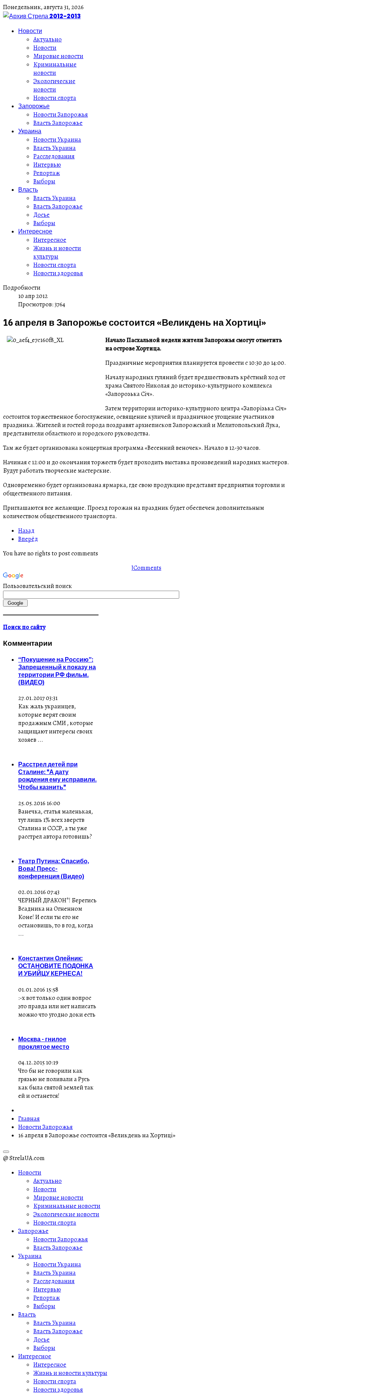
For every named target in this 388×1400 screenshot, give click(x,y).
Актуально (47, 39)
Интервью (47, 165)
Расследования (54, 156)
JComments (146, 568)
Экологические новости (54, 85)
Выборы (44, 181)
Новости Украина (57, 140)
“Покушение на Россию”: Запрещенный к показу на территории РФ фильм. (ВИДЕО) (57, 671)
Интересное (35, 231)
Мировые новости (58, 56)
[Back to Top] (6, 1152)
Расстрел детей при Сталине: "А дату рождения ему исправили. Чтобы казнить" (57, 775)
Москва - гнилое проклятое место (43, 1042)
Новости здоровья (58, 273)
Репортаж (46, 173)
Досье (41, 215)
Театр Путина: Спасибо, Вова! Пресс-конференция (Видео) (53, 868)
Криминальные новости (55, 68)
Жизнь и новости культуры (57, 252)
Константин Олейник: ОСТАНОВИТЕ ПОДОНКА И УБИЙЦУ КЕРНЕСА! (55, 965)
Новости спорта (54, 98)
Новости (30, 31)
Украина (29, 131)
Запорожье (34, 106)
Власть (28, 189)
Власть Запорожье (58, 123)
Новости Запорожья (60, 114)
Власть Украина (54, 148)
